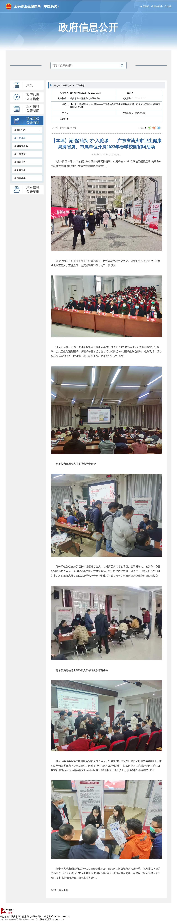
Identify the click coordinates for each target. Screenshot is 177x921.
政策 (29, 85)
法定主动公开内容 (32, 120)
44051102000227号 (9, 919)
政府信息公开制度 (32, 108)
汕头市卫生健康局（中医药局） (37, 6)
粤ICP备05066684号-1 (29, 919)
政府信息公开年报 (32, 189)
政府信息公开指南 (32, 97)
